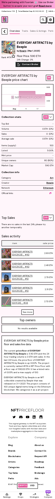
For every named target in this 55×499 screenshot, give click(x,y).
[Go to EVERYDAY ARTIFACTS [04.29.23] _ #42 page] (6, 253)
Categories (14, 467)
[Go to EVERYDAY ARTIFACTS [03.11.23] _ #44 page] (6, 301)
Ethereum (48, 188)
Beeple (49, 183)
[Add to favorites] (13, 56)
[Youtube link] (28, 417)
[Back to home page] (4, 31)
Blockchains (14, 456)
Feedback (39, 467)
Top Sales (13, 473)
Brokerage (40, 473)
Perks (11, 478)
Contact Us (40, 451)
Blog (10, 445)
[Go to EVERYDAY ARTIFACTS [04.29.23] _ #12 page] (6, 277)
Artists (12, 462)
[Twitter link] (14, 417)
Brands (11, 451)
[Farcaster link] (41, 417)
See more (27, 312)
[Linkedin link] (34, 417)
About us (39, 445)
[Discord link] (21, 417)
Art (51, 178)
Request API (41, 456)
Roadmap (39, 462)
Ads (36, 478)
